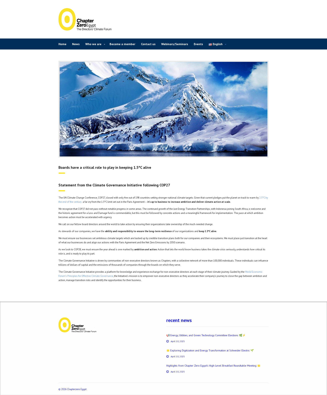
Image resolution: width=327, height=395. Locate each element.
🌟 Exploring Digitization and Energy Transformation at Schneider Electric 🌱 (210, 350)
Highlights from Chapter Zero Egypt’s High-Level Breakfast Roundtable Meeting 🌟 (213, 365)
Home (62, 44)
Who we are (93, 44)
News (76, 44)
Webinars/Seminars (174, 44)
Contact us (148, 44)
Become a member (122, 44)
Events (198, 44)
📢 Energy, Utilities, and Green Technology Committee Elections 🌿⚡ (205, 335)
